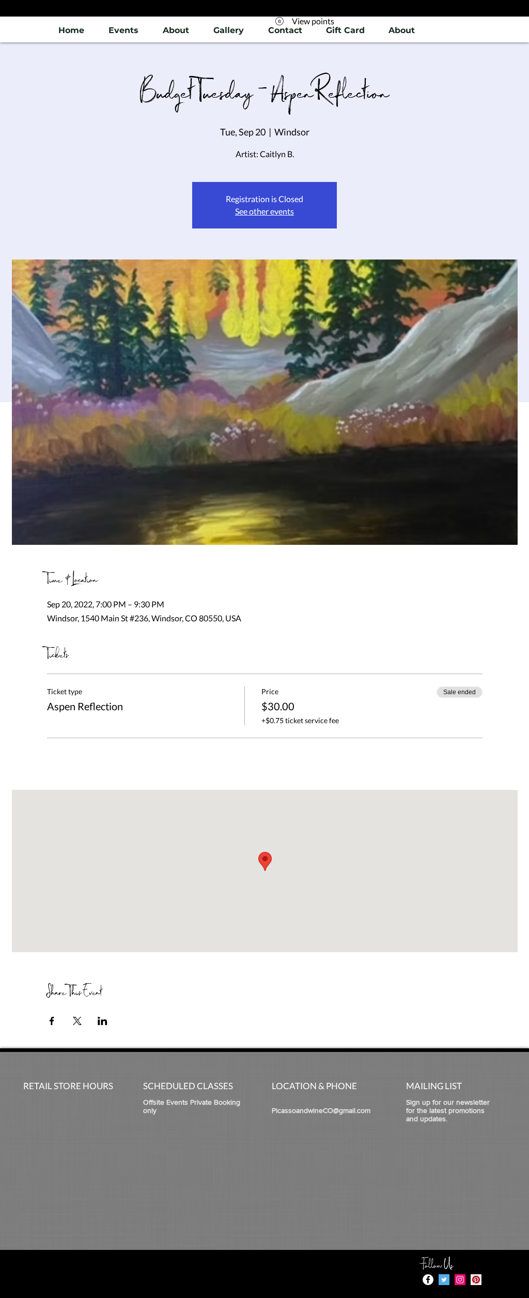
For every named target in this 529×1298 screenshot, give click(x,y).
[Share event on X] (77, 1021)
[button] (228, 30)
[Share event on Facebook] (52, 1021)
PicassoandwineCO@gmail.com (321, 1110)
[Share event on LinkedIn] (102, 1021)
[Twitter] (444, 1279)
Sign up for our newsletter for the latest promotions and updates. (448, 1110)
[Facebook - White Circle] (428, 1279)
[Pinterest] (476, 1279)
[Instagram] (460, 1279)
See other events (264, 211)
